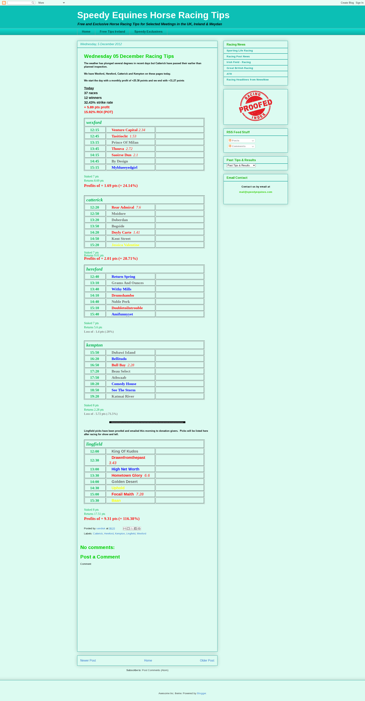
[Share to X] (132, 528)
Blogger (201, 693)
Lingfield (131, 533)
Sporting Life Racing (240, 50)
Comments (238, 146)
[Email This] (125, 528)
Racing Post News (238, 56)
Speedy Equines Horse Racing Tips (153, 15)
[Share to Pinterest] (139, 528)
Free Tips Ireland (112, 31)
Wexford (141, 533)
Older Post (207, 660)
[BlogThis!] (128, 528)
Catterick (98, 533)
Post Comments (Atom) (155, 670)
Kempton (120, 533)
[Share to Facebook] (135, 528)
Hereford (109, 533)
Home (86, 31)
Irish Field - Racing (239, 62)
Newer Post (88, 660)
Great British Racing (240, 68)
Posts (235, 140)
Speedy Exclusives (148, 31)
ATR (229, 73)
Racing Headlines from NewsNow (248, 79)
